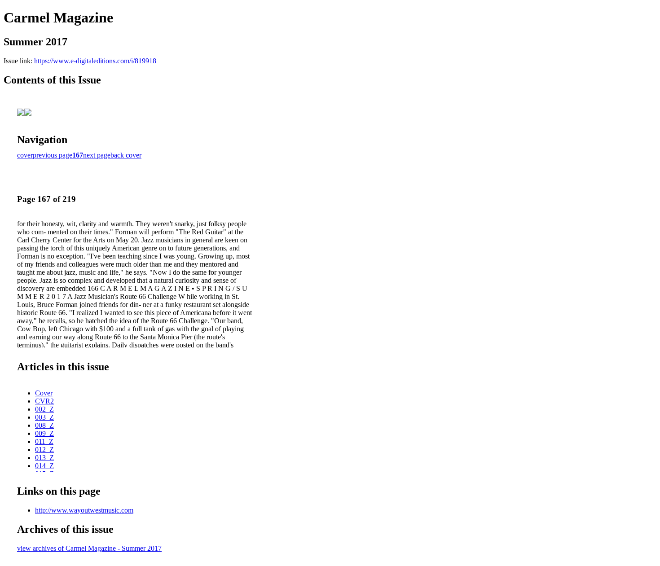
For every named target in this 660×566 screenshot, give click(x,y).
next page (96, 155)
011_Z (44, 441)
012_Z (44, 449)
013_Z (44, 457)
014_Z (44, 465)
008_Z (44, 425)
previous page (52, 155)
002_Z (44, 409)
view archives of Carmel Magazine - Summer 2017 (89, 548)
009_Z (44, 433)
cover (25, 155)
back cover (125, 155)
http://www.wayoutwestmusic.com (84, 510)
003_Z (44, 417)
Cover (44, 393)
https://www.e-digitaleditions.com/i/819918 (95, 61)
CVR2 (44, 401)
